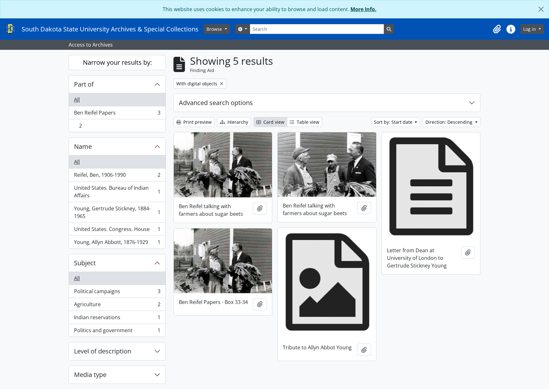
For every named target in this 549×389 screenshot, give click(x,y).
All (77, 99)
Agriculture (117, 306)
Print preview (197, 122)
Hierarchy (237, 122)
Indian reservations (117, 319)
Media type (90, 374)
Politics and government (117, 332)
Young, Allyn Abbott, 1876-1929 (117, 243)
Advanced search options (216, 102)
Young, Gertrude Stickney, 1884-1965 (117, 212)
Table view (307, 122)
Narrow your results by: (117, 62)
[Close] (541, 9)
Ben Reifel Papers (117, 114)
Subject (85, 263)
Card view (273, 122)
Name (83, 146)
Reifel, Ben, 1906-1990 (117, 176)
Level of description (102, 351)
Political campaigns (117, 293)
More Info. (363, 9)
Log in (530, 29)
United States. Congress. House (117, 231)
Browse (215, 29)
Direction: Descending (449, 122)
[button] (497, 29)
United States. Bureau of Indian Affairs (117, 191)
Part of (84, 84)
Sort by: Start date (394, 122)
